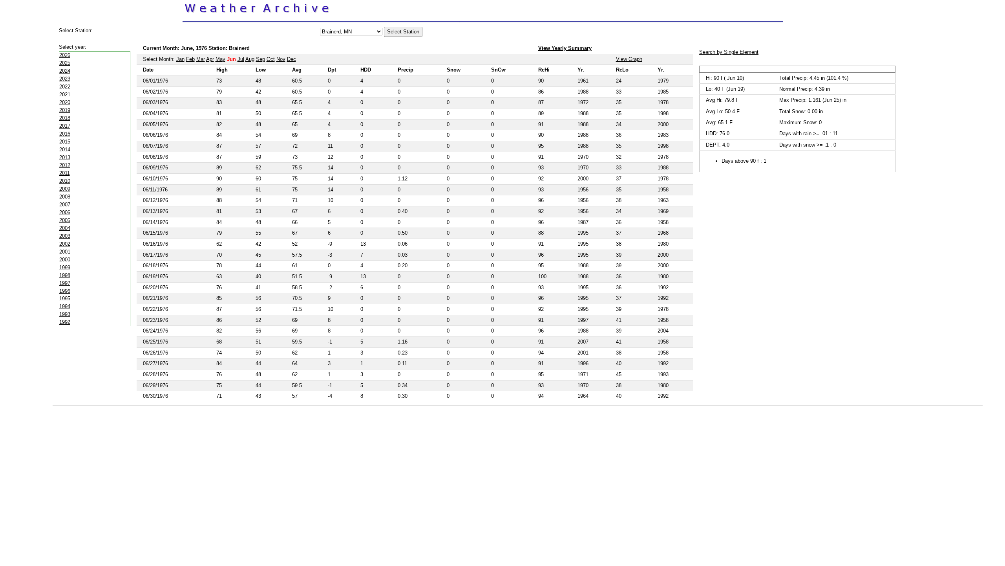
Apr (210, 59)
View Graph (629, 59)
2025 (64, 63)
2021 (64, 94)
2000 (64, 260)
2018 (64, 118)
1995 (64, 298)
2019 (64, 110)
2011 (64, 173)
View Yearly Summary (565, 48)
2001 (64, 252)
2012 (64, 165)
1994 (64, 306)
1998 (64, 275)
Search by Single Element (728, 52)
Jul (241, 59)
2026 (64, 55)
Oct (271, 59)
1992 (64, 322)
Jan (180, 59)
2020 (64, 102)
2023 (64, 79)
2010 (64, 181)
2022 (64, 87)
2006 (64, 212)
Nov (280, 59)
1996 (64, 291)
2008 (64, 197)
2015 (64, 142)
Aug (249, 59)
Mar (200, 59)
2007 (64, 205)
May (220, 59)
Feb (190, 59)
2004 (64, 228)
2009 (64, 189)
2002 (64, 244)
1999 (64, 267)
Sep (260, 59)
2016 (64, 134)
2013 (64, 157)
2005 (64, 220)
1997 (64, 283)
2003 (64, 236)
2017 (64, 126)
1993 (64, 314)
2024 (64, 71)
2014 (64, 150)
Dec (291, 59)
